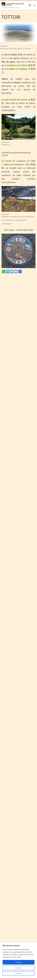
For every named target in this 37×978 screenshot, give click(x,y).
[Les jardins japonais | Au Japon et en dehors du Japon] (3, 4)
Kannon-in (6, 144)
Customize (18, 968)
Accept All (18, 962)
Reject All (18, 973)
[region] (18, 960)
